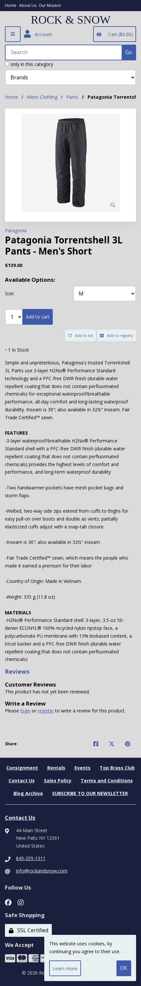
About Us (27, 5)
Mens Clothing (42, 97)
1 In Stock (17, 350)
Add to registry (119, 335)
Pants (72, 97)
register (46, 711)
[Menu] (13, 34)
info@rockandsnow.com (42, 871)
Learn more (64, 968)
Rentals (56, 768)
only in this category (31, 64)
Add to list (83, 335)
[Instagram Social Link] (21, 901)
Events (82, 768)
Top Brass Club (117, 768)
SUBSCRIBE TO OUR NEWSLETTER (90, 793)
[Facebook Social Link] (8, 901)
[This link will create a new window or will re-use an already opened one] (95, 744)
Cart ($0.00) (119, 34)
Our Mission (50, 5)
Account (42, 34)
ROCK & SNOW (71, 20)
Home (10, 5)
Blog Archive (28, 793)
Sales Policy (57, 780)
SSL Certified (31, 930)
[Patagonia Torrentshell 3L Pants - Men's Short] (70, 162)
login (25, 711)
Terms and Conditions (107, 780)
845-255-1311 (31, 858)
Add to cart (38, 317)
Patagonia (16, 230)
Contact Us (22, 780)
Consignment (22, 768)
